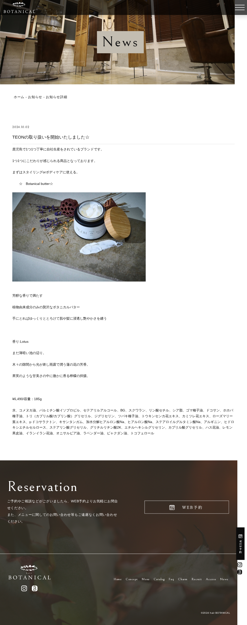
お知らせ (35, 97)
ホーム (19, 97)
